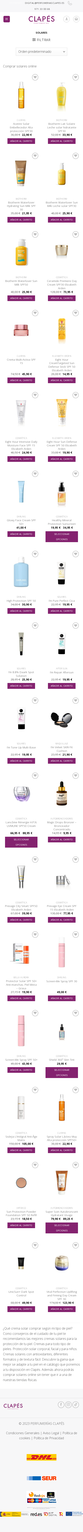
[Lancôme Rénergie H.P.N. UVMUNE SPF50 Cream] (21, 793)
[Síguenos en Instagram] (68, 1404)
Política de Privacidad (49, 1438)
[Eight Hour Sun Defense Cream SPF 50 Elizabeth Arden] (62, 413)
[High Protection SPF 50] (21, 571)
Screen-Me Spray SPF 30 (61, 981)
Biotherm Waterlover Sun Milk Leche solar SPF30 (62, 204)
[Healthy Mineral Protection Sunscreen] (62, 491)
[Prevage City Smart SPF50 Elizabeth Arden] (21, 877)
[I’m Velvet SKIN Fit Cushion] (62, 718)
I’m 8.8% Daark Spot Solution (21, 673)
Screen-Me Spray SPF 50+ (21, 1060)
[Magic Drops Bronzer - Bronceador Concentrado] (62, 793)
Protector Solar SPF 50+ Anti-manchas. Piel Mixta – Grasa (21, 984)
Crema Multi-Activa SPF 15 (21, 361)
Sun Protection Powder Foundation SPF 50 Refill (21, 1213)
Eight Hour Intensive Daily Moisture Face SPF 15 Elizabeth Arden (21, 445)
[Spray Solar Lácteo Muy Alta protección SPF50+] (62, 1108)
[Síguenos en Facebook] (61, 1404)
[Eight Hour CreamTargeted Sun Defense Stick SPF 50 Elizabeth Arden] (62, 331)
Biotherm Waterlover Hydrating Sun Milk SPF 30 (21, 206)
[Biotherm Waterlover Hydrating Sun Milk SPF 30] (21, 173)
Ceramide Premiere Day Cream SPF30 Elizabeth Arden (62, 284)
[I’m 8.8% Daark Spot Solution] (21, 643)
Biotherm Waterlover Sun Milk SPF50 (21, 282)
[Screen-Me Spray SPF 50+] (21, 1031)
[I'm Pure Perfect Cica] (62, 571)
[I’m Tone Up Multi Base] (21, 718)
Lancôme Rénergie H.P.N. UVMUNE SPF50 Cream (21, 823)
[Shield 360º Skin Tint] (62, 1031)
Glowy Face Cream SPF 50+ (21, 521)
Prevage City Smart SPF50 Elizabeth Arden (21, 907)
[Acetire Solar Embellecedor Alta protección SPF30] (21, 95)
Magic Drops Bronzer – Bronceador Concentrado (61, 825)
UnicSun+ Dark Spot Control (21, 1293)
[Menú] (6, 19)
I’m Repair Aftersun (62, 672)
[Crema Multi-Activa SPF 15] (21, 331)
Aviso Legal (51, 1433)
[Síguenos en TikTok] (75, 1404)
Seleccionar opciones (62, 536)
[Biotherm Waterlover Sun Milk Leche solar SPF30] (62, 173)
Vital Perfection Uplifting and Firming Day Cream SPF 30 (62, 1295)
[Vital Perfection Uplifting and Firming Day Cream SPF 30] (62, 1263)
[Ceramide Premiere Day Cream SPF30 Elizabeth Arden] (62, 252)
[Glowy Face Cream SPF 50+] (21, 491)
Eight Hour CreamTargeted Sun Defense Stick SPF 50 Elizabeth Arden (61, 365)
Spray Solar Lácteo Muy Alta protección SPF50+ (62, 1138)
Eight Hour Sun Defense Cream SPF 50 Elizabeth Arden (62, 445)
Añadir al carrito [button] (21, 140)
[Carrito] (76, 19)
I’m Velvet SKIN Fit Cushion (62, 748)
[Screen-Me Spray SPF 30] (62, 952)
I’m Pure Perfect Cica (62, 600)
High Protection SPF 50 (21, 600)
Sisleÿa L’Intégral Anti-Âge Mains (21, 1138)
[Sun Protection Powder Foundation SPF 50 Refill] (21, 1183)
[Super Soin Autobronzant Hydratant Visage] (62, 1183)
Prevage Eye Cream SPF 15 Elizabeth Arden (62, 907)
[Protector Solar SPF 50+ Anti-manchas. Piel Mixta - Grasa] (21, 952)
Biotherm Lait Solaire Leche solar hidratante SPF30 (61, 127)
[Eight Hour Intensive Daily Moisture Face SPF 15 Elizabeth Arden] (21, 413)
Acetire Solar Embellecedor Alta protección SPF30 (21, 127)
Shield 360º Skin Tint (62, 1060)
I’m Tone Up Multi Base (21, 747)
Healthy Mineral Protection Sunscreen (62, 521)
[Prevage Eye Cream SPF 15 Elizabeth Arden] (62, 877)
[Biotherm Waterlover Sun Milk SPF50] (21, 252)
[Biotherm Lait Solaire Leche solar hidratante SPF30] (62, 95)
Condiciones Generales (22, 1433)
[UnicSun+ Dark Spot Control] (21, 1263)
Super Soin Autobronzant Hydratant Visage (62, 1213)
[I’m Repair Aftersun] (62, 643)
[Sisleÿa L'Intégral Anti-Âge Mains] (21, 1108)
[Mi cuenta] (66, 19)
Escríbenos (16, 3)
